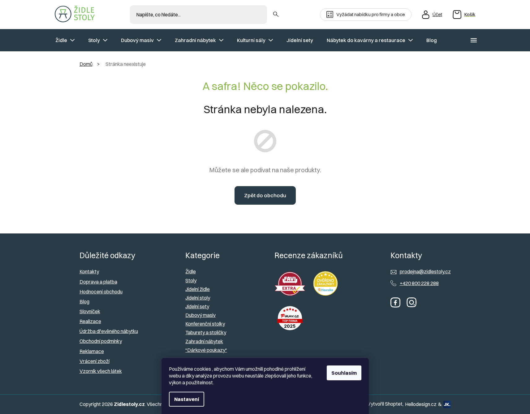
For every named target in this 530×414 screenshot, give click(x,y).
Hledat (276, 14)
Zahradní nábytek (204, 341)
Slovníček (90, 311)
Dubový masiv (200, 315)
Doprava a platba (98, 282)
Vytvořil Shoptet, (385, 404)
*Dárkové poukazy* (206, 350)
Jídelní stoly (197, 298)
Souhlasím (344, 373)
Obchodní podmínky (101, 341)
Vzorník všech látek (101, 371)
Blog (84, 301)
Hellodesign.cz (421, 404)
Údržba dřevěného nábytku (109, 331)
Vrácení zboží (95, 361)
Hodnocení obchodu (101, 291)
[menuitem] (65, 40)
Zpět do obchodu (265, 195)
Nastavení (186, 399)
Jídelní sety (197, 306)
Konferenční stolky (205, 324)
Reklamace (92, 351)
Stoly (190, 280)
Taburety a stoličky (205, 332)
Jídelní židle (197, 289)
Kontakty (89, 271)
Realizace (90, 321)
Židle (190, 271)
